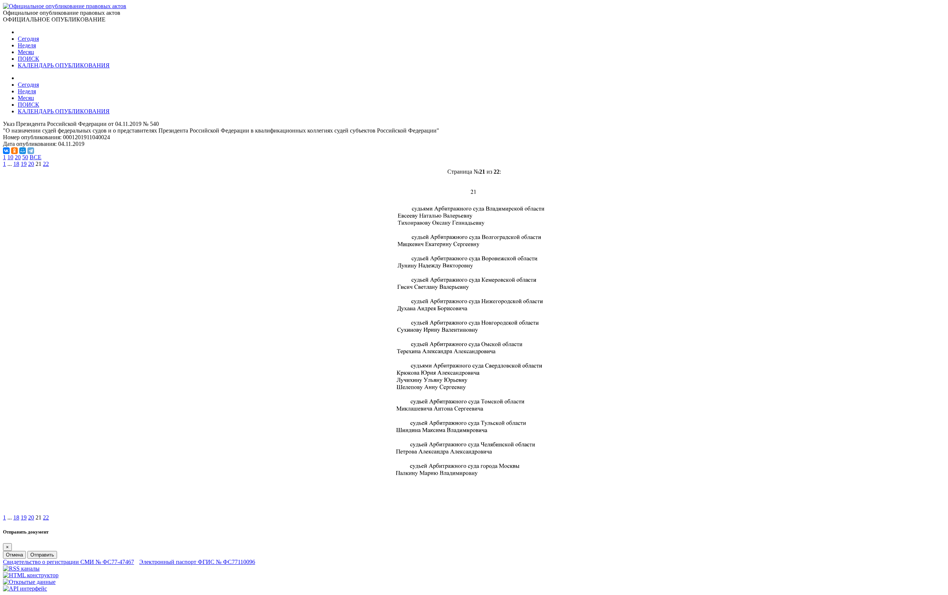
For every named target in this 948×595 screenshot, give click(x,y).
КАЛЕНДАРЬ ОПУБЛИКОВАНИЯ (64, 65)
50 (25, 157)
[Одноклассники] (14, 150)
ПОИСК (28, 59)
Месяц (26, 52)
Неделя (27, 45)
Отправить (42, 555)
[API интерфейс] (25, 588)
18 (16, 164)
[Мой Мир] (22, 150)
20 (18, 157)
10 (10, 157)
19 (24, 164)
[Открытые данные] (29, 582)
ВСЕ (35, 157)
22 (46, 164)
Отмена (14, 555)
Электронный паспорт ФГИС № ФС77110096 (197, 562)
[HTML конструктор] (31, 575)
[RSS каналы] (21, 568)
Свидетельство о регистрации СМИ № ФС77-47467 (68, 562)
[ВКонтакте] (6, 150)
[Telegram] (30, 150)
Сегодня (28, 39)
